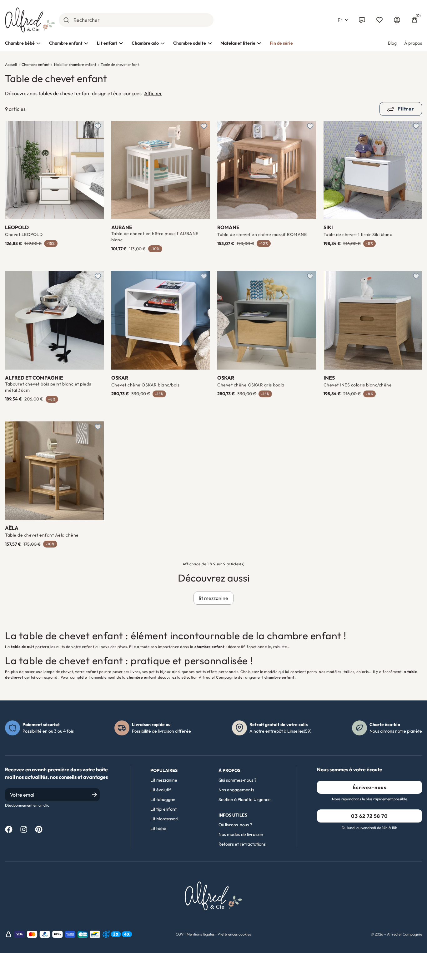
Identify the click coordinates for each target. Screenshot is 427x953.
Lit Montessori (164, 819)
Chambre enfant (66, 43)
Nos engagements (236, 790)
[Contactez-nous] (362, 20)
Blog (392, 43)
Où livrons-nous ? (235, 825)
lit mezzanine (213, 598)
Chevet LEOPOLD (24, 234)
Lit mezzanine (163, 780)
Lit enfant (107, 43)
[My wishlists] (379, 20)
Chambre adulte (189, 43)
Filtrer (405, 109)
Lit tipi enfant (163, 809)
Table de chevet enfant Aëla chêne (42, 535)
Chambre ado (145, 43)
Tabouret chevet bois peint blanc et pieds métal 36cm (48, 387)
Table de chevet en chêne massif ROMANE (262, 234)
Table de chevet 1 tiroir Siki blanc (358, 234)
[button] (343, 20)
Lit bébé (158, 828)
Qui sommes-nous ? (237, 780)
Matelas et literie (237, 43)
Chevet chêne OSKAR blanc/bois (145, 385)
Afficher (153, 93)
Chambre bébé (20, 43)
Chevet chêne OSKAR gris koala (250, 385)
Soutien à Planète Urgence (245, 799)
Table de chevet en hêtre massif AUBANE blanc (154, 237)
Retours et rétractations (242, 844)
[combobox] (136, 20)
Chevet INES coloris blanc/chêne (358, 385)
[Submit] (66, 20)
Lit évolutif (160, 790)
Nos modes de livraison (241, 834)
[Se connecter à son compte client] (397, 20)
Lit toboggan (162, 799)
